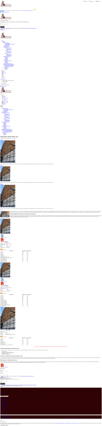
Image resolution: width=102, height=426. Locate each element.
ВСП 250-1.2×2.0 (9, 52)
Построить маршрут (4, 83)
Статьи (3, 411)
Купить (1, 165)
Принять (7, 425)
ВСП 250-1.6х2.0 (7, 120)
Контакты (3, 77)
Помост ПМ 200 (7, 45)
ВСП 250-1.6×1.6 (9, 54)
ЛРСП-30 (6, 57)
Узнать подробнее (3, 425)
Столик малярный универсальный (9, 44)
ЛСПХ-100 (6, 62)
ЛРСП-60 (6, 59)
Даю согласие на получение (11, 385)
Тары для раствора (6, 46)
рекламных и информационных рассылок (16, 385)
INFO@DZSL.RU (3, 86)
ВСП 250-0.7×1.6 (9, 48)
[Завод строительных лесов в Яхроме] (6, 7)
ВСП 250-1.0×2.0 (9, 49)
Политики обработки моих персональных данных (29, 28)
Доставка (3, 74)
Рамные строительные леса (7, 56)
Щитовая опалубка (4, 132)
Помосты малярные (6, 42)
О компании (3, 408)
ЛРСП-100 (5, 125)
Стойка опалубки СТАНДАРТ (9, 66)
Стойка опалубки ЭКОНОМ (9, 65)
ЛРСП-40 (6, 58)
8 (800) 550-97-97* (2, 10)
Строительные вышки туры (5, 112)
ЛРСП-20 (5, 122)
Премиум (6, 69)
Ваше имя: (1, 370)
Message (1, 386)
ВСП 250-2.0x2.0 (9, 55)
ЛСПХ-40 (6, 61)
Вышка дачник (6, 110)
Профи (6, 53)
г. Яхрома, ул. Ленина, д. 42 (30, 10)
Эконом (6, 47)
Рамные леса (3, 402)
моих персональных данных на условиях (18, 28)
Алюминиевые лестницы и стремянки (9, 64)
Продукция (3, 41)
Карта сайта (3, 414)
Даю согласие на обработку (5, 28)
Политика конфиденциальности (4, 418)
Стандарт (6, 50)
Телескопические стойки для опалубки (7, 130)
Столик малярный (7, 43)
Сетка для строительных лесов (8, 63)
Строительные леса (4, 399)
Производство (4, 72)
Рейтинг (1, 371)
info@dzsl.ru (24, 10)
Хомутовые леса (4, 400)
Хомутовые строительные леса (8, 60)
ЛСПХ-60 (5, 127)
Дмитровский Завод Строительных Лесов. (8, 416)
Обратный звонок (2, 29)
